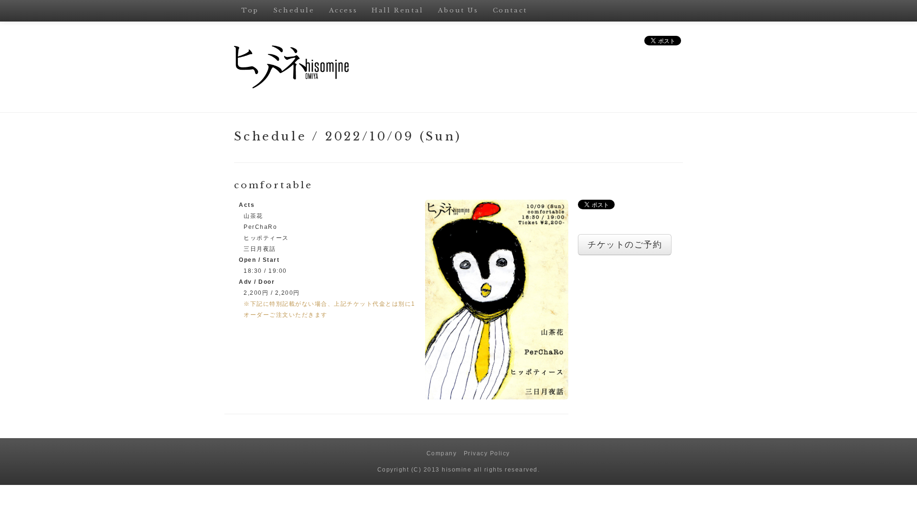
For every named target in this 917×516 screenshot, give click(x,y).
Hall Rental (398, 10)
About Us (458, 10)
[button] (496, 299)
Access (343, 10)
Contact (510, 10)
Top (250, 10)
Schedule (294, 10)
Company (442, 453)
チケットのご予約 (624, 244)
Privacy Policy (487, 453)
